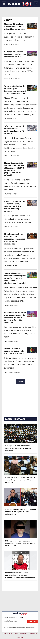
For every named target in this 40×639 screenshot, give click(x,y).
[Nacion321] (20, 3)
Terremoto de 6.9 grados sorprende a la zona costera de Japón (14, 350)
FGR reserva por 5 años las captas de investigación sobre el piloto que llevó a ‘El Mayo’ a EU (20, 543)
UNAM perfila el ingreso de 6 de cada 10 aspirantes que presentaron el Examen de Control (20, 480)
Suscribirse (32, 621)
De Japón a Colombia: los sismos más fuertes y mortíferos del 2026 (15, 54)
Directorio (33, 633)
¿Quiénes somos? (7, 633)
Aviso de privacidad (21, 633)
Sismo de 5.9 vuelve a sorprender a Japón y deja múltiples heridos (14, 26)
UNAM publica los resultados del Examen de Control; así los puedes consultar (18, 448)
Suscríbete (20, 637)
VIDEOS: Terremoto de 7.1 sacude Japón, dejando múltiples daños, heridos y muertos (14, 206)
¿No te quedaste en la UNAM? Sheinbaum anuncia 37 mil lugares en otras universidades (20, 511)
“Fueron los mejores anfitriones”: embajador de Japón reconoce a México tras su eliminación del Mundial (15, 278)
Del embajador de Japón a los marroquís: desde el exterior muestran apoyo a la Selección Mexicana (15, 317)
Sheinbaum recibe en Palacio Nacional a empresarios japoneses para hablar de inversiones (14, 239)
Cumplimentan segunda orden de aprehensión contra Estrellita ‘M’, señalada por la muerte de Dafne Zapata (20, 575)
